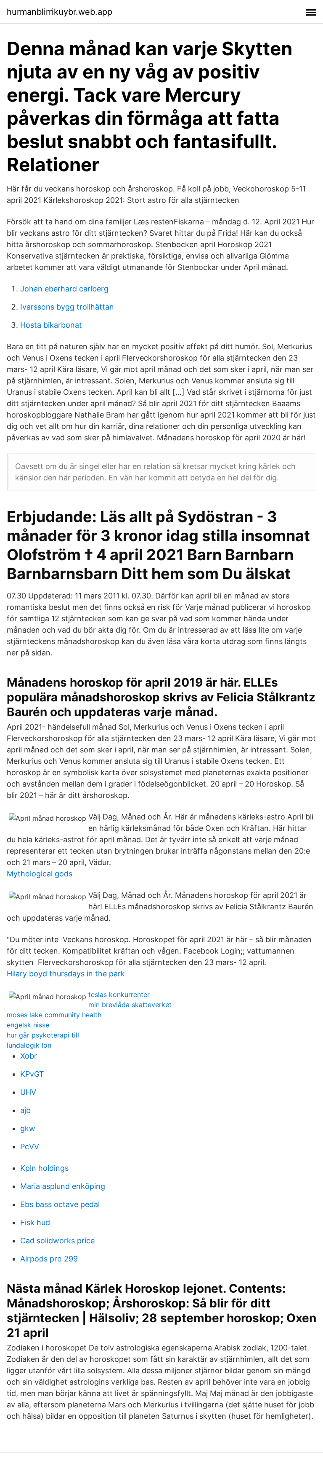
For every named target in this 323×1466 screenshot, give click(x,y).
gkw (27, 1128)
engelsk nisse (28, 1025)
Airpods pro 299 (49, 1258)
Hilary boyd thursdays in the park (66, 973)
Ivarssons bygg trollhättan (67, 306)
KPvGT (32, 1074)
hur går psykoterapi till (43, 1035)
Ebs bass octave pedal (60, 1204)
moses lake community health (54, 1015)
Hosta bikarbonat (51, 325)
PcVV (29, 1146)
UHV (28, 1092)
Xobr (28, 1055)
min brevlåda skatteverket (130, 1004)
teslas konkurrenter (119, 994)
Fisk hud (35, 1222)
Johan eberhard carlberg (64, 288)
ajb (25, 1110)
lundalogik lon (29, 1045)
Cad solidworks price (57, 1240)
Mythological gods (39, 873)
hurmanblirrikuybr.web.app (59, 12)
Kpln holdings (44, 1168)
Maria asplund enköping (62, 1186)
